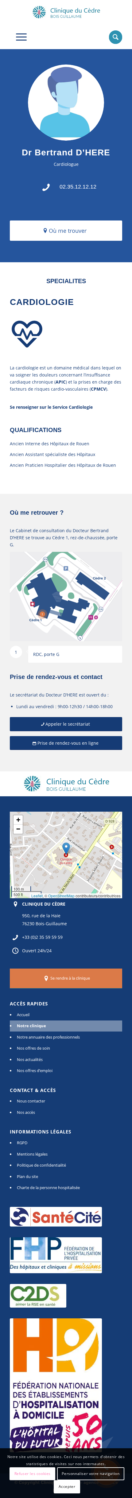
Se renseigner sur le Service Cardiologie (51, 407)
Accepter (67, 1486)
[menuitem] (112, 37)
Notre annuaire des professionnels (48, 1037)
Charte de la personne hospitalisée (48, 1187)
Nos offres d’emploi (34, 1070)
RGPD (22, 1142)
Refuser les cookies (32, 1473)
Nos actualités (30, 1059)
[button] (66, 848)
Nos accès (26, 1112)
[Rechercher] (112, 37)
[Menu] (18, 37)
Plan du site (27, 1176)
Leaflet (37, 895)
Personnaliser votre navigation (90, 1473)
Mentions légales (32, 1154)
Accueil (23, 1014)
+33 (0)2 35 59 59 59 (42, 937)
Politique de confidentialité (41, 1165)
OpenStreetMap (61, 895)
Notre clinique (31, 1025)
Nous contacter (31, 1101)
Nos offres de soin (33, 1048)
